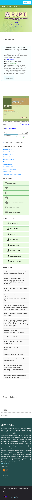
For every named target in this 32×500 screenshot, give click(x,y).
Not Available (10, 59)
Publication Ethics (8, 166)
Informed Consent (8, 152)
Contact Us (16, 6)
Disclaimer (6, 161)
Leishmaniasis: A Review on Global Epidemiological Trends (16, 49)
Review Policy (7, 171)
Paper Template (12, 193)
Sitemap (5, 491)
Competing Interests (9, 154)
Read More (9, 78)
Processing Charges (12, 207)
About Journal (6, 6)
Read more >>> (25, 124)
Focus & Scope (7, 149)
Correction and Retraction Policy (12, 174)
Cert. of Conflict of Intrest (15, 203)
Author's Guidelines (14, 188)
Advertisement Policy (9, 159)
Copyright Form (13, 198)
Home (4, 488)
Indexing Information (14, 212)
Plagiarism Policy (8, 164)
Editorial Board (23, 488)
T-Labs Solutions (13, 497)
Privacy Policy (7, 156)
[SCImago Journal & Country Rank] (12, 142)
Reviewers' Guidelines (9, 169)
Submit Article (11, 183)
